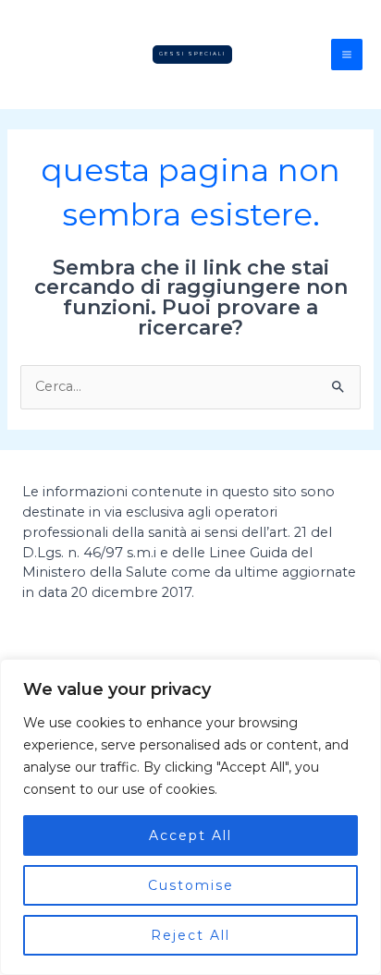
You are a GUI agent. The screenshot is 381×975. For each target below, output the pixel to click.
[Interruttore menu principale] (347, 54)
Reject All (190, 935)
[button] (192, 54)
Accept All (190, 835)
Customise (191, 885)
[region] (190, 817)
